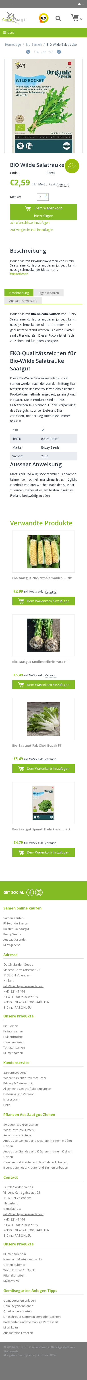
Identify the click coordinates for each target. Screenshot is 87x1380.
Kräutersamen (13, 1031)
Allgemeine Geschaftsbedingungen (27, 1089)
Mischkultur (11, 1327)
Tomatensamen (14, 1047)
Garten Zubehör (14, 1265)
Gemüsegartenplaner (18, 1306)
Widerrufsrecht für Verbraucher (24, 1078)
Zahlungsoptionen (15, 1072)
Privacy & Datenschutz (18, 1083)
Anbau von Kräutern (17, 1135)
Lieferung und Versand (19, 1094)
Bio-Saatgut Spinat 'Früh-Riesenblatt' (41, 829)
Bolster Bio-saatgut (16, 929)
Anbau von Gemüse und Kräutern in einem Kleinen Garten (37, 1154)
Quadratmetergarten (17, 1311)
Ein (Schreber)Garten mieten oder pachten (32, 1317)
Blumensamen (13, 1053)
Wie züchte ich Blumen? (19, 1130)
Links (6, 1105)
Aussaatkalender (15, 939)
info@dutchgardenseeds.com (23, 986)
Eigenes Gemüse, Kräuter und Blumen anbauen (35, 1167)
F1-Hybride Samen (15, 923)
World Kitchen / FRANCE (19, 1270)
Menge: (15, 197)
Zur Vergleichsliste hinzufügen (31, 230)
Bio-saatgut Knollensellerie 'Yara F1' (40, 662)
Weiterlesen (19, 274)
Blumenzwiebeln (14, 1254)
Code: (14, 173)
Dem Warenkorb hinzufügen (48, 212)
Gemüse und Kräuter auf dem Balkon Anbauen (35, 1162)
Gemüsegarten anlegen (19, 1300)
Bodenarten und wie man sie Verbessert (30, 1322)
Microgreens (11, 945)
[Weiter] (59, 52)
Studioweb (10, 1351)
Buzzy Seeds (12, 934)
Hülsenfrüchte (13, 1037)
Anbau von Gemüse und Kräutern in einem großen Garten (37, 1143)
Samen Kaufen (13, 918)
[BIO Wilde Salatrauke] (43, 106)
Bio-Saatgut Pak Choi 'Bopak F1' (37, 746)
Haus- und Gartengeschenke (23, 1259)
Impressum (11, 1099)
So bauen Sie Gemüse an (20, 1124)
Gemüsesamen (13, 1042)
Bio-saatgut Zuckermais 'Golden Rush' (42, 578)
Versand (63, 184)
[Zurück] (28, 52)
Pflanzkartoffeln (14, 1275)
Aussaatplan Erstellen (18, 1333)
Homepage (13, 44)
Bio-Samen (34, 44)
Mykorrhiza (11, 1281)
